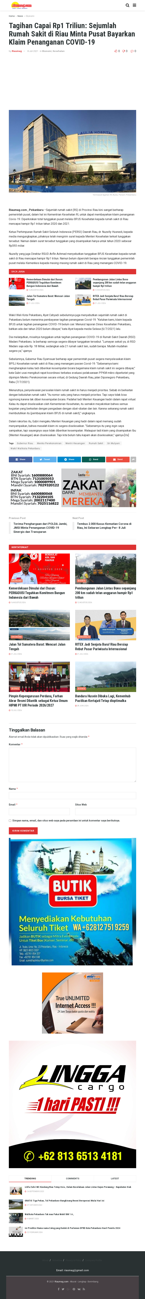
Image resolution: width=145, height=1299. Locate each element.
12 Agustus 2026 (102, 290)
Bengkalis (84, 637)
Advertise (57, 1260)
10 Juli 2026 (16, 710)
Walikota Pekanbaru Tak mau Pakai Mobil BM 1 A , (49, 1214)
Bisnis (81, 581)
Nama (13, 788)
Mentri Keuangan (75, 443)
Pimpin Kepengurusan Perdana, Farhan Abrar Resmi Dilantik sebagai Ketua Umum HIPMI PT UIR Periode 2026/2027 (38, 700)
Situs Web (81, 804)
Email (13, 804)
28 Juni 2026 (82, 706)
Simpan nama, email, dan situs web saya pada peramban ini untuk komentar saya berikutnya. (66, 820)
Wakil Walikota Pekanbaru (25, 448)
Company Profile (93, 1260)
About (45, 1260)
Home (12, 16)
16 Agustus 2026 (35, 290)
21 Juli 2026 (33, 303)
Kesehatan (59, 51)
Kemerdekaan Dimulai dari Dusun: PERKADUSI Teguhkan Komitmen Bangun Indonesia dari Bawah (45, 282)
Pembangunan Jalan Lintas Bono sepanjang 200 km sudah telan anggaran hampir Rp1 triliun (114, 282)
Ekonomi (30, 16)
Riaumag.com (61, 1281)
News (20, 16)
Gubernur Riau (25, 443)
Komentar (16, 744)
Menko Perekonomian (49, 443)
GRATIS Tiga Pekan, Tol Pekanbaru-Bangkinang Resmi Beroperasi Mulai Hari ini (64, 1200)
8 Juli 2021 (32, 51)
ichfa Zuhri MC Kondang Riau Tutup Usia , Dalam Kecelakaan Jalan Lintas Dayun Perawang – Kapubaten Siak (78, 1187)
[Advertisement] (72, 80)
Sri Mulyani (113, 443)
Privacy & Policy (74, 1260)
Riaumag (17, 51)
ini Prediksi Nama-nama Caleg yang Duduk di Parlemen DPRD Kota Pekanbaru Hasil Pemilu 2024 (72, 1228)
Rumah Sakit (96, 443)
